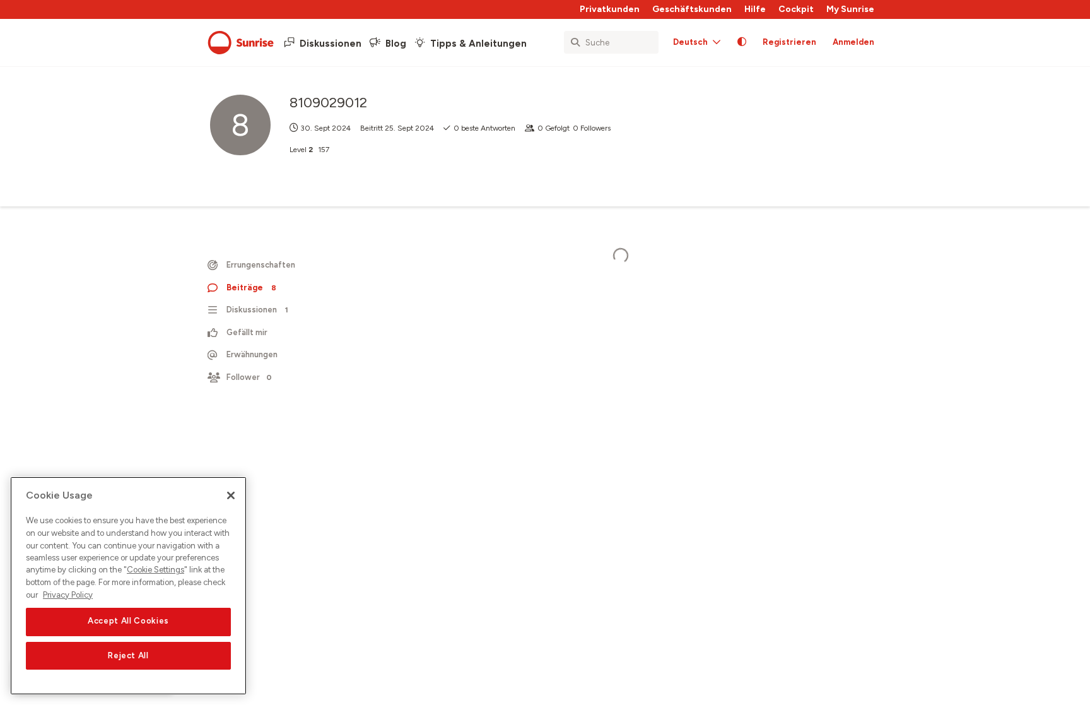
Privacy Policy (68, 595)
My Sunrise (850, 9)
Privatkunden (610, 9)
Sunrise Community (241, 42)
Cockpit (796, 9)
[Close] (231, 495)
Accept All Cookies (128, 621)
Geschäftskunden (692, 9)
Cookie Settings (155, 570)
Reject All (128, 655)
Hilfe (755, 9)
